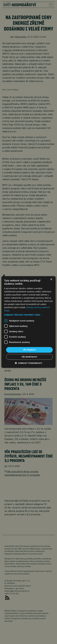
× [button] (51, 279)
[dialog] (28, 322)
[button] (28, 314)
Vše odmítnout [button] (29, 357)
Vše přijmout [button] (29, 349)
